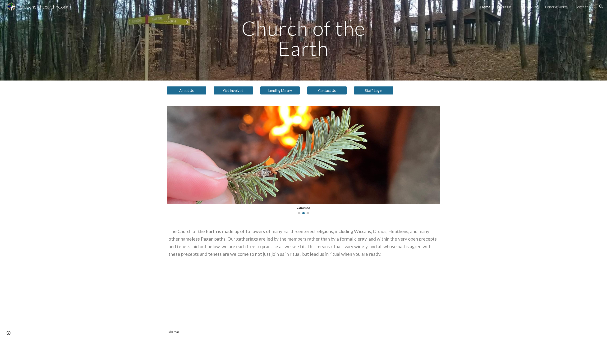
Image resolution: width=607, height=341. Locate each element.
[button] (601, 6)
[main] (303, 40)
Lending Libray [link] (556, 6)
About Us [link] (504, 6)
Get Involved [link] (528, 6)
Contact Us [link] (584, 6)
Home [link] (485, 6)
